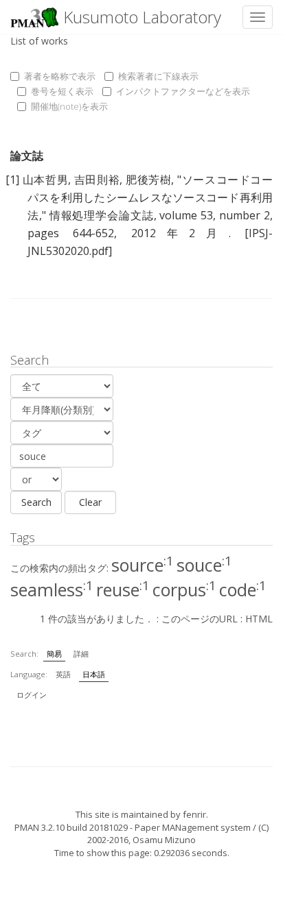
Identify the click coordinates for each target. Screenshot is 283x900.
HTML (259, 618)
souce (204, 564)
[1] (12, 179)
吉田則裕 (97, 179)
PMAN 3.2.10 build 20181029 (71, 827)
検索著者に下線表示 (158, 76)
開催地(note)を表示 (69, 106)
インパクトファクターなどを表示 (183, 91)
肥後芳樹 (149, 179)
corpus (184, 589)
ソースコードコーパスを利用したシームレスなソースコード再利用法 (150, 197)
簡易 (54, 653)
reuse (123, 589)
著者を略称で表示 (59, 76)
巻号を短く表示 (62, 91)
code (243, 589)
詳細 (81, 653)
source (142, 564)
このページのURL (199, 618)
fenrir (194, 814)
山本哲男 (46, 179)
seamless (51, 589)
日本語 (93, 674)
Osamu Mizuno (164, 840)
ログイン (31, 695)
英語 (63, 674)
